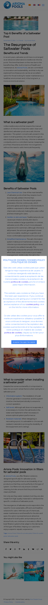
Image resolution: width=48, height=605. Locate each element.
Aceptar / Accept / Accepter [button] (24, 342)
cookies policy (32, 304)
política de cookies (19, 282)
